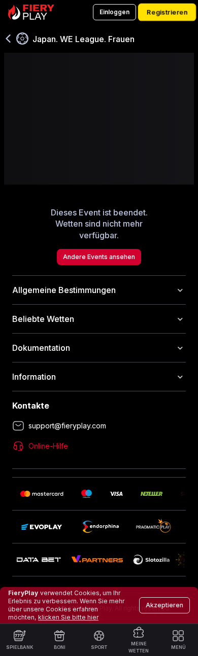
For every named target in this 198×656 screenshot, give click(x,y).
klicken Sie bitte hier (68, 617)
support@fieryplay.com (67, 425)
